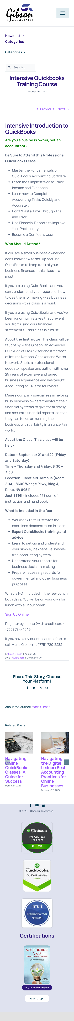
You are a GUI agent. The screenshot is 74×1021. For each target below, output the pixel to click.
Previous (47, 109)
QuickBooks (18, 657)
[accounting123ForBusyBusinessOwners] (37, 947)
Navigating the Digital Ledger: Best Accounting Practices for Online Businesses (53, 772)
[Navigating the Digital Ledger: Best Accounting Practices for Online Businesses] (55, 742)
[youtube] (37, 805)
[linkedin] (43, 805)
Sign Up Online (17, 614)
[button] (7, 762)
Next (61, 109)
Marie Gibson (15, 653)
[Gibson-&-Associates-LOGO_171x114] (20, 5)
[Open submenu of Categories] (24, 52)
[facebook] (30, 805)
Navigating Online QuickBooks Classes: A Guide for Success (16, 770)
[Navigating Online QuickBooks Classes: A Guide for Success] (19, 742)
